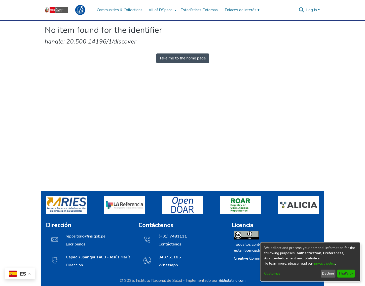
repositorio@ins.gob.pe (86, 236)
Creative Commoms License (258, 258)
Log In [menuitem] (311, 10)
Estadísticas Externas (199, 10)
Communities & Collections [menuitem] (120, 10)
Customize (272, 273)
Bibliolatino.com (232, 280)
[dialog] (310, 262)
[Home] (68, 10)
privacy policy (324, 263)
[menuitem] (162, 10)
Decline (328, 273)
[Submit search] (301, 10)
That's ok (345, 273)
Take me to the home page (182, 58)
